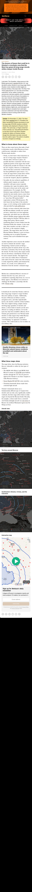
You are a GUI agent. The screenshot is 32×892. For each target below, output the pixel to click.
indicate (21, 218)
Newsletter (13, 25)
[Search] (25, 16)
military (20, 103)
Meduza (7, 73)
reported (15, 83)
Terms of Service (15, 612)
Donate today (9, 287)
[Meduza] (5, 16)
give (5, 197)
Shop (25, 25)
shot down (12, 406)
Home (6, 25)
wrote (7, 90)
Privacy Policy (26, 610)
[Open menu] (29, 16)
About (20, 25)
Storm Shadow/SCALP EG (12, 384)
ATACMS (19, 376)
